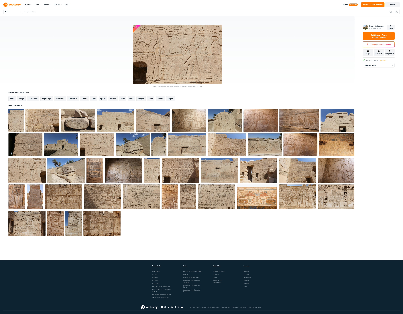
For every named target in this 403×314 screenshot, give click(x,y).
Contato (216, 274)
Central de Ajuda (219, 271)
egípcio (103, 99)
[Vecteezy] (12, 5)
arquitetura (60, 99)
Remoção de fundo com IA (161, 294)
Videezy (155, 277)
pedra (151, 99)
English (246, 271)
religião (141, 99)
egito (94, 99)
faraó (131, 99)
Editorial (57, 5)
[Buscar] (390, 12)
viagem (170, 99)
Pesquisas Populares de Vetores (191, 281)
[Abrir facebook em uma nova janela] (162, 307)
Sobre (215, 277)
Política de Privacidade (239, 307)
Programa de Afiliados (191, 277)
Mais (66, 5)
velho (123, 99)
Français (246, 283)
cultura (84, 99)
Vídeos (46, 5)
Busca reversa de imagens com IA (161, 290)
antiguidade (33, 99)
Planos (345, 5)
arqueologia (46, 99)
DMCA (185, 274)
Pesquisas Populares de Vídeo (191, 291)
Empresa (155, 280)
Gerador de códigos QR (160, 297)
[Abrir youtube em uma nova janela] (182, 307)
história (113, 99)
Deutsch (246, 280)
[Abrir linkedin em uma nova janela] (168, 307)
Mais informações (370, 65)
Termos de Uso (225, 307)
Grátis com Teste (379, 36)
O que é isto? (382, 60)
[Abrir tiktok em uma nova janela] (175, 307)
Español (246, 274)
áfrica (12, 99)
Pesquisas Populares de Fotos (191, 286)
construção (73, 99)
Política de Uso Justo (254, 307)
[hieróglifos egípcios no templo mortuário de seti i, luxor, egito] (16, 120)
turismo (160, 99)
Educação (155, 283)
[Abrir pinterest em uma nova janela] (172, 307)
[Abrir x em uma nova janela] (179, 307)
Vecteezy (155, 274)
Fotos (37, 5)
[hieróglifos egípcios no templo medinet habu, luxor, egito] (16, 196)
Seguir (391, 28)
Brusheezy (156, 271)
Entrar (392, 5)
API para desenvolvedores (161, 286)
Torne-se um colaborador (217, 281)
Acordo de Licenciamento (192, 271)
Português (247, 277)
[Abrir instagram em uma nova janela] (165, 307)
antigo (21, 99)
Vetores (27, 5)
